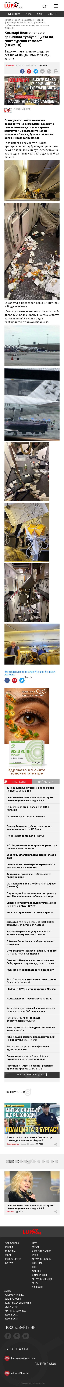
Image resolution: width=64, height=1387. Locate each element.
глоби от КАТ (11, 1307)
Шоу (34, 1243)
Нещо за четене (12, 1259)
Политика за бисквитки (17, 1303)
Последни (19, 781)
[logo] (13, 5)
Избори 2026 (11, 1319)
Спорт (7, 1255)
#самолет (9, 674)
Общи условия (12, 1299)
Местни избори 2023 (15, 1311)
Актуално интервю (42, 1279)
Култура (8, 1263)
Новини (39, 20)
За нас (7, 1291)
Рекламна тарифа (14, 1295)
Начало (8, 20)
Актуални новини (41, 1259)
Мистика (36, 1271)
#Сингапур (28, 671)
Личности (37, 1287)
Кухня (35, 1255)
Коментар (37, 1263)
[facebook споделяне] (22, 71)
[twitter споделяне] (35, 71)
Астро (35, 1283)
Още (50, 13)
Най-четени (45, 781)
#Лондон (39, 671)
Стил (34, 1267)
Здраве (35, 1247)
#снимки (50, 671)
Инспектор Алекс (41, 1251)
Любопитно (13, 14)
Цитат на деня (39, 1275)
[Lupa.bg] (8, 111)
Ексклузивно (13, 1144)
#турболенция (12, 671)
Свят (39, 14)
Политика (9, 1251)
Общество (27, 20)
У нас (28, 14)
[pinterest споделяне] (29, 71)
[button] (7, 1161)
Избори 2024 (11, 1315)
